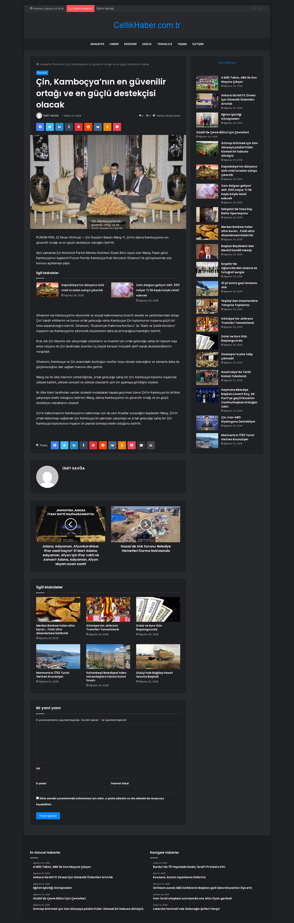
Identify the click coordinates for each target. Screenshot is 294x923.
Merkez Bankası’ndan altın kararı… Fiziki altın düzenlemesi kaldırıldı (55, 629)
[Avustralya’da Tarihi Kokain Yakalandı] (207, 377)
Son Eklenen (227, 63)
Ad (39, 768)
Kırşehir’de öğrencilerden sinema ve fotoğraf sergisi (239, 268)
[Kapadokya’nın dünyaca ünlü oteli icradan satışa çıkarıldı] (47, 289)
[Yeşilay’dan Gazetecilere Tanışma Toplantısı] (207, 306)
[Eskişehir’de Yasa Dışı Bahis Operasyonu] (207, 214)
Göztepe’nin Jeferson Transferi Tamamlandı (102, 627)
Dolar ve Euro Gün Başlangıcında (149, 627)
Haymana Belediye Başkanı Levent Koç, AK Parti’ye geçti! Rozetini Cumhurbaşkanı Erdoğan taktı (239, 398)
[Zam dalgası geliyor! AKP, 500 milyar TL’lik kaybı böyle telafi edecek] (122, 289)
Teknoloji (164, 44)
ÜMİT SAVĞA (51, 115)
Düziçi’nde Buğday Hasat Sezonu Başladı (154, 675)
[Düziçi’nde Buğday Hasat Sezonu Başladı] (158, 656)
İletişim (198, 44)
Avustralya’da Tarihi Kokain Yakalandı (236, 374)
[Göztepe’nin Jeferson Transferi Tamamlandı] (108, 609)
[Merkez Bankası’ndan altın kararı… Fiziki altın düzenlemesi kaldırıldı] (58, 609)
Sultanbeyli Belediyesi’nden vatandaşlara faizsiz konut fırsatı (106, 676)
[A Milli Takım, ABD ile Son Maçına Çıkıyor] (207, 83)
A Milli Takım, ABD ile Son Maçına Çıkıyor (239, 80)
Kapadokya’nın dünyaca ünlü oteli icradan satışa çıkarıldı (239, 170)
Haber (114, 44)
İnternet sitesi (120, 783)
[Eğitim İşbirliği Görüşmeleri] (207, 120)
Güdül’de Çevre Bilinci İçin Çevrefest (222, 132)
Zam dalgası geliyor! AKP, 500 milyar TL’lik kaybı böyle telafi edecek (158, 290)
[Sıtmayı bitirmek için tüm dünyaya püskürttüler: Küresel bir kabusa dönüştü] (207, 148)
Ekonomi (130, 44)
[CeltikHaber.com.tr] (147, 25)
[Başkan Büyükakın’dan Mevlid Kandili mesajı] (207, 251)
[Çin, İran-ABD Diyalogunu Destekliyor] (207, 422)
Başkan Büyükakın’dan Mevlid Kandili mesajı (237, 248)
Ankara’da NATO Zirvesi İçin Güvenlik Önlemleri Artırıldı (238, 99)
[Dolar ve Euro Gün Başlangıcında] (158, 609)
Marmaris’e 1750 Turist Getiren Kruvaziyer (52, 675)
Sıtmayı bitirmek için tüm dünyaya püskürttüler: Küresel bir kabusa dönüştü (239, 149)
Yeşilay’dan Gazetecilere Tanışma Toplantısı (239, 303)
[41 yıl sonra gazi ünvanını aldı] (207, 288)
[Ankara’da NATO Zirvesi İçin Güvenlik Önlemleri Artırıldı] (207, 100)
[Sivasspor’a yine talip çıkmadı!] (207, 359)
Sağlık (147, 44)
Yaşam (182, 44)
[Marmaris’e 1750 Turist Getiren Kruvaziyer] (58, 656)
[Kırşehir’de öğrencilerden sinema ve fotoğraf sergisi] (207, 269)
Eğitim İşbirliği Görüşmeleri (112, 8)
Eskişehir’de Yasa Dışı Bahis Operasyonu (236, 211)
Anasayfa (97, 44)
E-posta (42, 783)
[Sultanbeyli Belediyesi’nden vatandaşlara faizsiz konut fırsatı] (108, 656)
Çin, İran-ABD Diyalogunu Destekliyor (238, 419)
